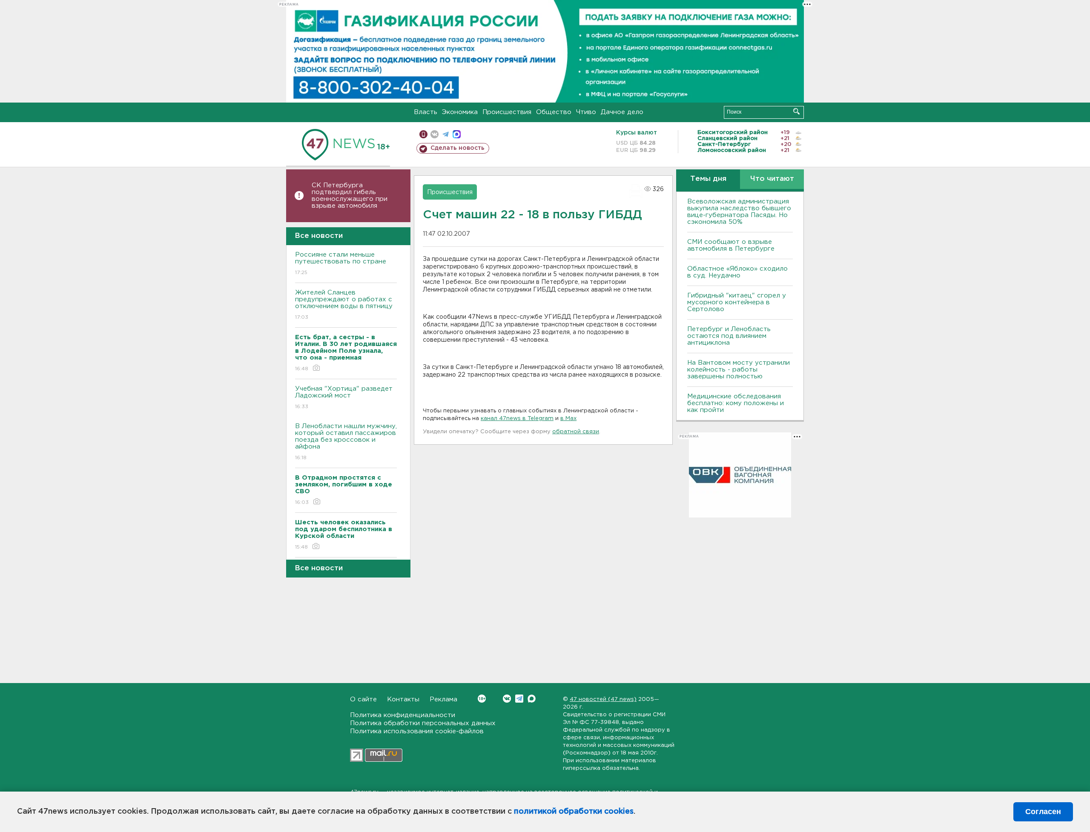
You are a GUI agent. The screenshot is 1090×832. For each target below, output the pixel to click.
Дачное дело (622, 112)
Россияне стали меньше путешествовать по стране (340, 263)
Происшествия (506, 112)
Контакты (403, 699)
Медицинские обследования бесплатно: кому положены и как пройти (735, 403)
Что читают (772, 179)
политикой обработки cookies (574, 811)
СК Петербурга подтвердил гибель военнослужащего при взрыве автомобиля (349, 196)
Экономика (460, 112)
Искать (796, 111)
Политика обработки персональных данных (423, 723)
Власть (425, 112)
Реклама (443, 699)
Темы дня (708, 179)
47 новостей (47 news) (603, 699)
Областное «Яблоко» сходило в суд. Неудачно (737, 272)
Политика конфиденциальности (402, 715)
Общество (553, 112)
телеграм (446, 134)
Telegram (519, 699)
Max (532, 699)
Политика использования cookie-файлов (417, 731)
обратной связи (575, 431)
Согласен (1043, 811)
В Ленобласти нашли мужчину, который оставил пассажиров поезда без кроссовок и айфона (346, 441)
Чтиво (586, 112)
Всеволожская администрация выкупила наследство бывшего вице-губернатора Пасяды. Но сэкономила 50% (739, 212)
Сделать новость (457, 148)
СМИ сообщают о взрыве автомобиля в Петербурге (730, 245)
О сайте (363, 699)
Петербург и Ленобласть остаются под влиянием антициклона (729, 336)
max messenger (457, 134)
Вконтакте (507, 699)
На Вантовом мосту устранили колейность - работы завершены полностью (738, 369)
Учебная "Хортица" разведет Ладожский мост (344, 397)
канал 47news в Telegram (517, 418)
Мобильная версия (423, 134)
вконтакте (434, 134)
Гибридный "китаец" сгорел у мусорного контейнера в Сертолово (736, 302)
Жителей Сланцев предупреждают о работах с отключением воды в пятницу (345, 305)
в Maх (568, 418)
